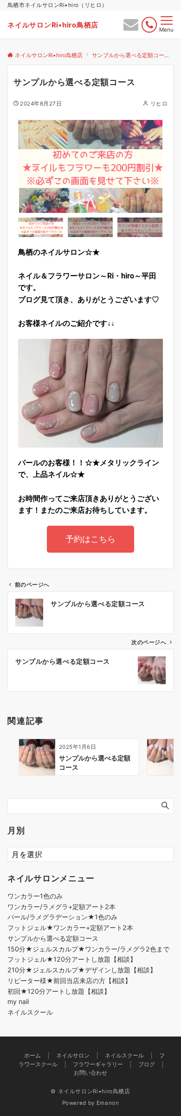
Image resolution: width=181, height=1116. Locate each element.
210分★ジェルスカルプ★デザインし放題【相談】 (81, 970)
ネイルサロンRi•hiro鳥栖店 (52, 24)
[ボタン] (130, 27)
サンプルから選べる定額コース (52, 938)
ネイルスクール (30, 1012)
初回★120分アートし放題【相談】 (58, 991)
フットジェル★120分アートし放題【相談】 (71, 959)
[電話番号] (149, 25)
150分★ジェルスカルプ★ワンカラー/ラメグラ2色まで (88, 949)
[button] (27, 166)
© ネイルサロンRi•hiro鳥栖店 (90, 1091)
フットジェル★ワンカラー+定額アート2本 (70, 927)
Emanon (108, 1103)
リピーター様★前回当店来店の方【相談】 (69, 980)
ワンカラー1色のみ (35, 896)
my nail (18, 1001)
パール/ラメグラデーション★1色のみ (62, 917)
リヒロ (159, 103)
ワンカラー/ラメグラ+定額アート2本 (61, 907)
